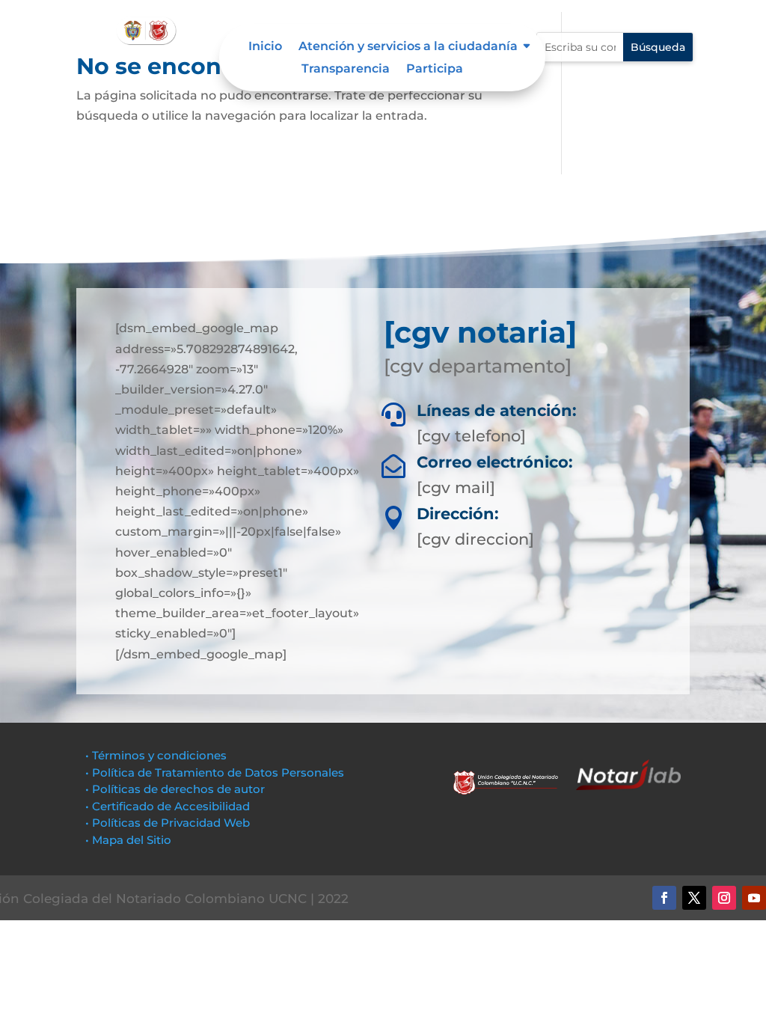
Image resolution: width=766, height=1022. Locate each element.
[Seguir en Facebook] (664, 898)
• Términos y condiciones (156, 755)
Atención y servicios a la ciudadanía (408, 47)
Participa (434, 70)
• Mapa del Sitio (129, 840)
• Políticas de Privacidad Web (167, 823)
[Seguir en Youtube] (754, 898)
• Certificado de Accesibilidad (167, 806)
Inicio (265, 47)
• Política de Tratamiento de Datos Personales (214, 772)
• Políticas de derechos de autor (175, 789)
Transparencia (345, 70)
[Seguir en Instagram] (724, 898)
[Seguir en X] (694, 898)
